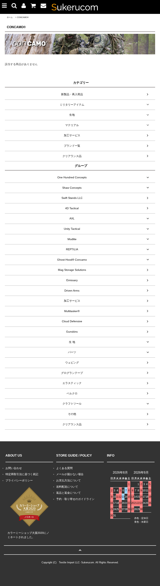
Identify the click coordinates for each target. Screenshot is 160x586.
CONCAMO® (22, 17)
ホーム (10, 17)
